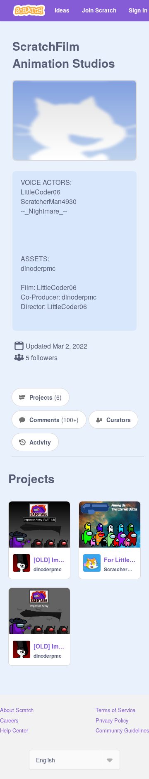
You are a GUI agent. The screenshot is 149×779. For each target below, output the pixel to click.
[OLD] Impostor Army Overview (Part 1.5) (49, 559)
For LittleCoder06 (119, 559)
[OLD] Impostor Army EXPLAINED (49, 646)
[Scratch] (29, 10)
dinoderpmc (48, 569)
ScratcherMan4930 (119, 569)
